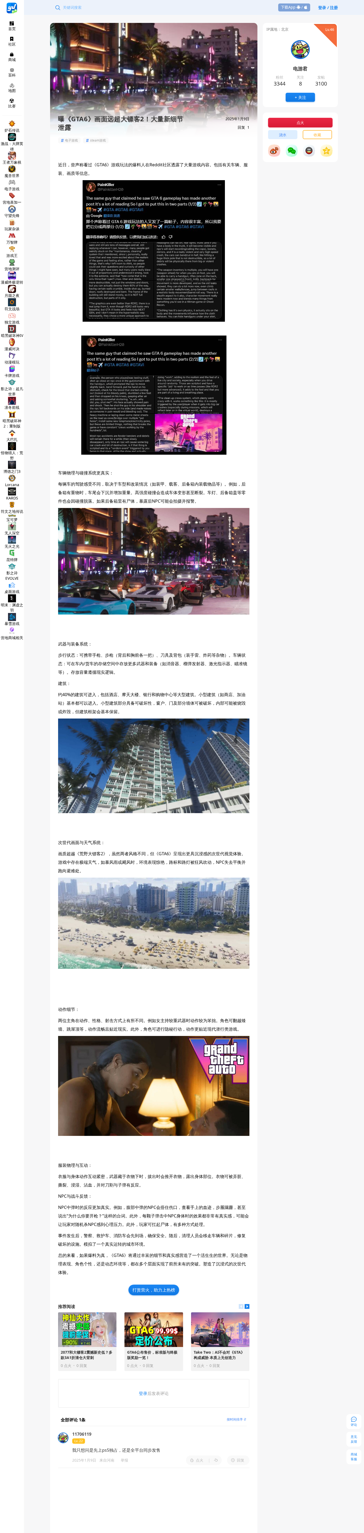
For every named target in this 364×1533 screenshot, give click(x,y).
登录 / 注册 (328, 7)
